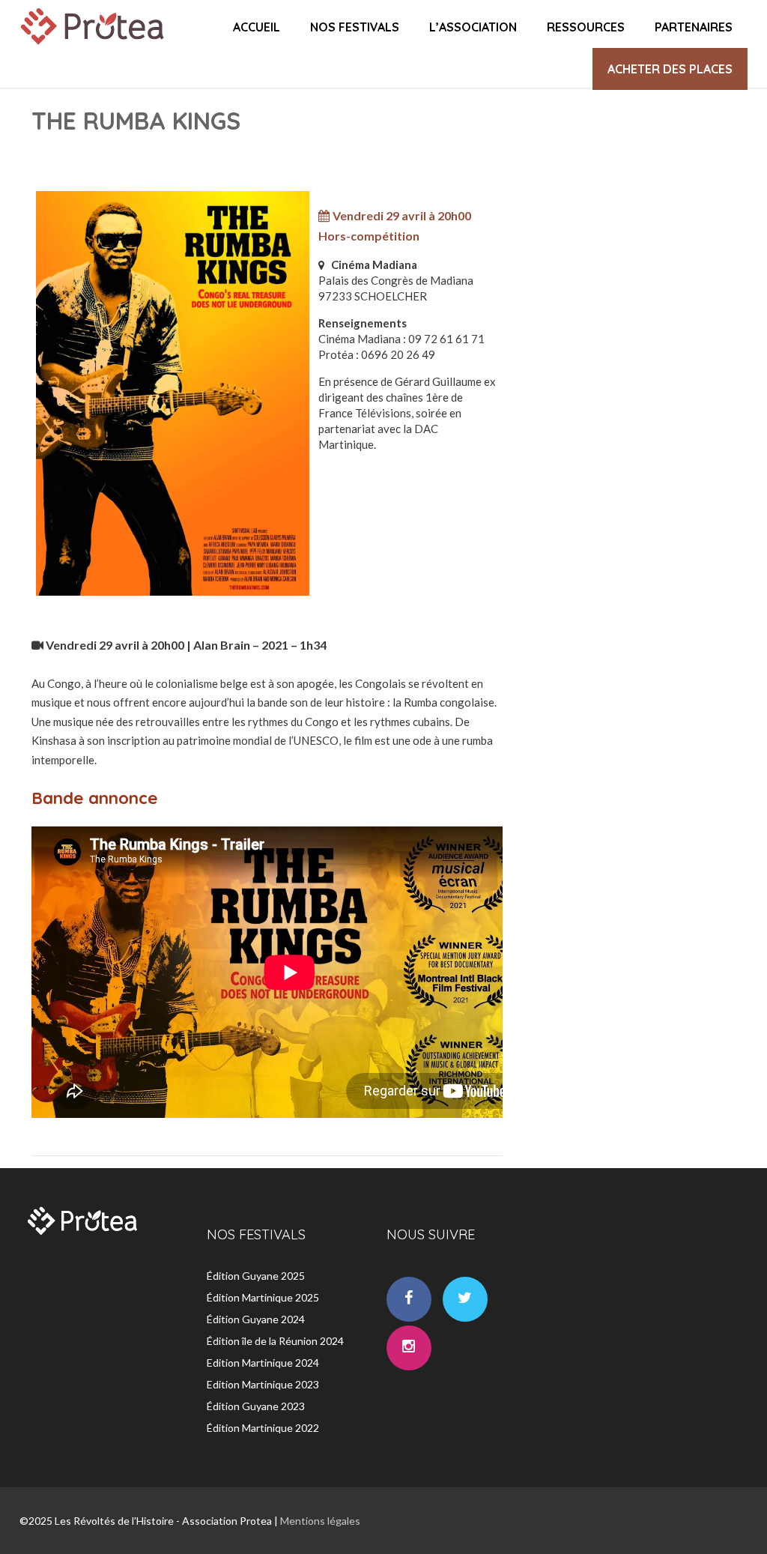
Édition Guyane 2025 (256, 1275)
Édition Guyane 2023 (256, 1406)
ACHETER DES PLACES (670, 68)
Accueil (256, 26)
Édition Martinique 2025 (263, 1297)
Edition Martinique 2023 (263, 1384)
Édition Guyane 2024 (256, 1319)
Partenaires (694, 26)
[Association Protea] (94, 48)
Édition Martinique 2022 (263, 1427)
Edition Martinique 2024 (263, 1362)
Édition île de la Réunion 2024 (275, 1340)
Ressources (586, 26)
